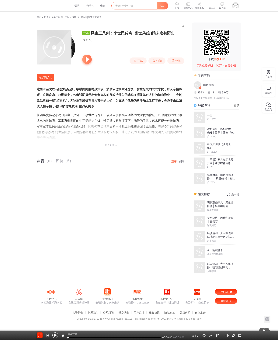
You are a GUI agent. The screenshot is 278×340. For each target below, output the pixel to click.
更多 (236, 105)
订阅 (159, 60)
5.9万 (225, 92)
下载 (140, 60)
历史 (46, 17)
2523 (200, 92)
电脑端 (225, 300)
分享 (178, 60)
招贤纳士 (123, 312)
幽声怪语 (208, 84)
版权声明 (185, 312)
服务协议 (154, 312)
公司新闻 (108, 312)
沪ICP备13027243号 (162, 318)
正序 (174, 161)
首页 (39, 17)
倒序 (181, 161)
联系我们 (93, 312)
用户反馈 (139, 312)
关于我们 (77, 312)
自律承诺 (200, 312)
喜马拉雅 (51, 5)
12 (212, 92)
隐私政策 (169, 312)
